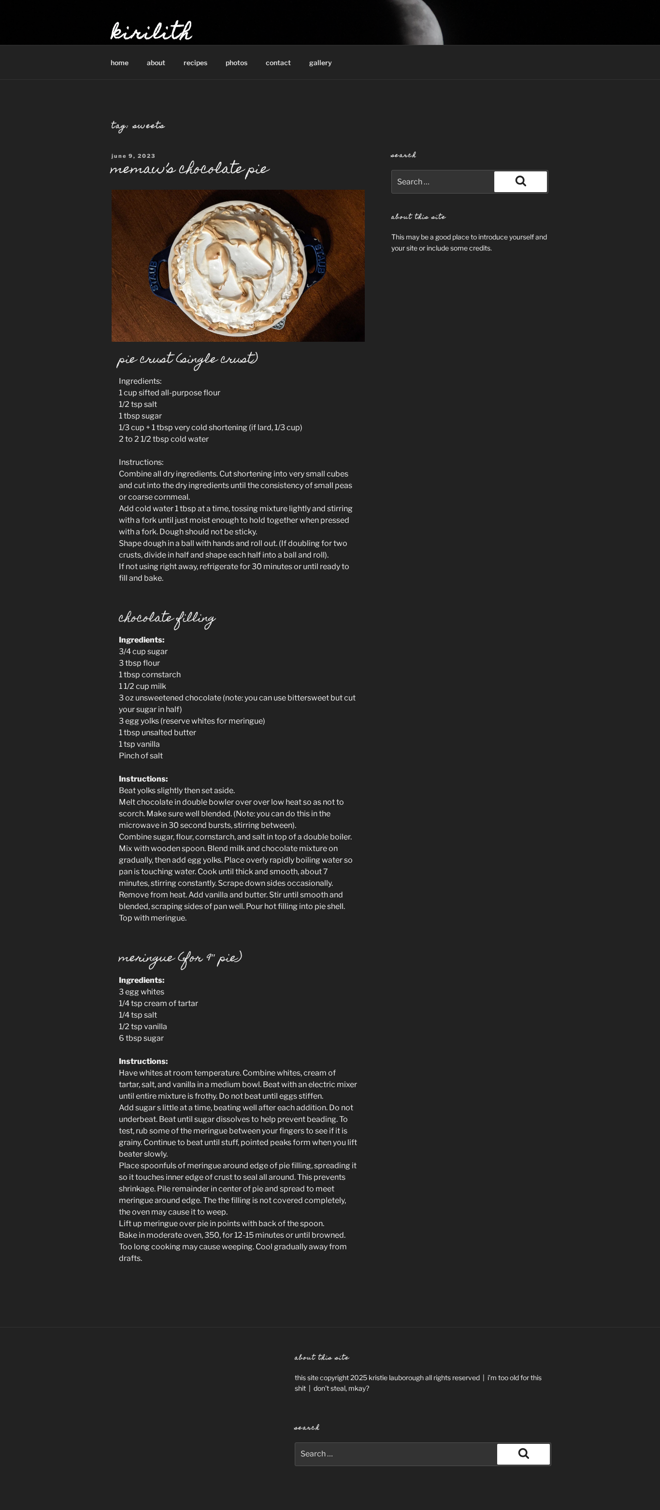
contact (278, 62)
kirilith (152, 34)
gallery (320, 62)
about (156, 62)
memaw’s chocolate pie (189, 169)
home (120, 62)
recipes (195, 62)
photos (236, 62)
